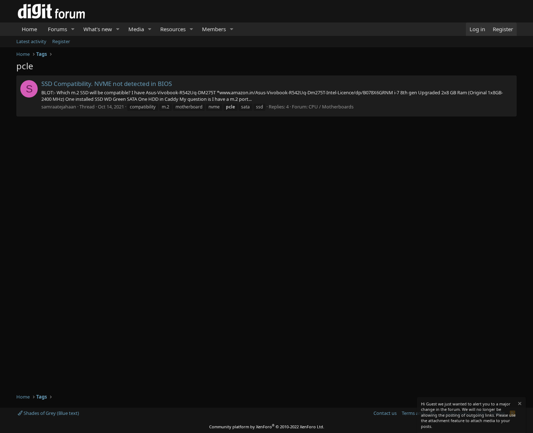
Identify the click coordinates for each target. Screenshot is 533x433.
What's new (97, 29)
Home (29, 29)
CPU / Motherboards (331, 106)
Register (61, 41)
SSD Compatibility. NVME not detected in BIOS (106, 83)
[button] (73, 29)
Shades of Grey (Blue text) (50, 413)
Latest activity (31, 41)
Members (214, 29)
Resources (173, 29)
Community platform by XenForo (266, 426)
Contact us (385, 413)
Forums (57, 29)
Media (136, 29)
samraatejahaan (58, 106)
